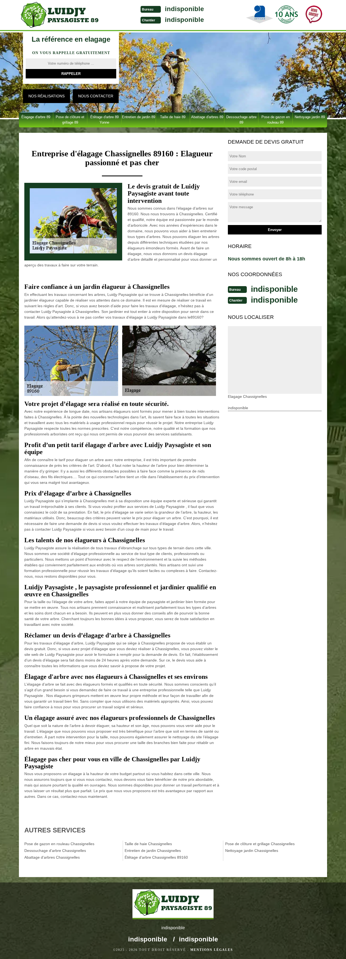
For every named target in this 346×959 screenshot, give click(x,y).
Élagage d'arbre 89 (35, 117)
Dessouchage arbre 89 (241, 119)
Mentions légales (211, 950)
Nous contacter (95, 96)
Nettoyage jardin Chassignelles (251, 850)
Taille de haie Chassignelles (148, 844)
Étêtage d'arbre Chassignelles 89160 (156, 857)
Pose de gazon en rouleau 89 (275, 119)
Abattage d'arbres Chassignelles (52, 857)
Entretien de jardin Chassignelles (153, 850)
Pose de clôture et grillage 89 (70, 119)
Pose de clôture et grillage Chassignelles (260, 844)
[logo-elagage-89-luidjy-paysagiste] (59, 15)
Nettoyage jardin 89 (310, 117)
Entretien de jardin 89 (138, 117)
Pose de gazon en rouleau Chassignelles (59, 844)
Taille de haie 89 (172, 117)
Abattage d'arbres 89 (207, 117)
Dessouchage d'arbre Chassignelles (55, 850)
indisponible (184, 8)
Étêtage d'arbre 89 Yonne (104, 119)
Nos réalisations (46, 96)
